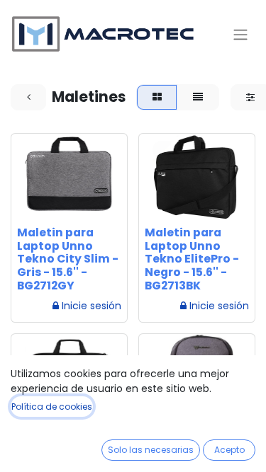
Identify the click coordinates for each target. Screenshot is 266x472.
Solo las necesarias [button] (151, 450)
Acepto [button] (229, 450)
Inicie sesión (91, 306)
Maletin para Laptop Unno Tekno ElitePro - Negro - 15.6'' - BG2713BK (192, 259)
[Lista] (197, 97)
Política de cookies (51, 407)
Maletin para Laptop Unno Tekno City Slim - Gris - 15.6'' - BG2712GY (67, 259)
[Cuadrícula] (156, 97)
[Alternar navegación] (240, 34)
